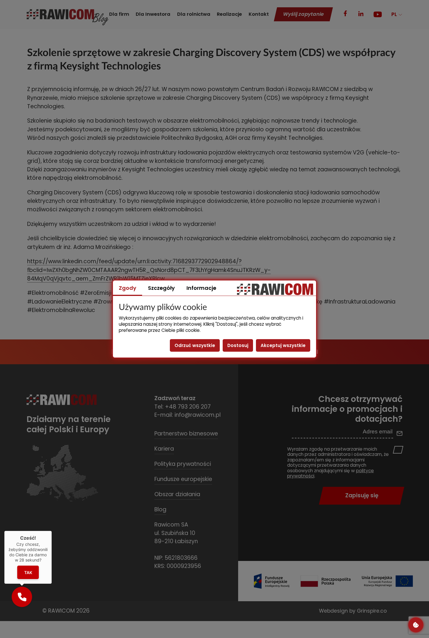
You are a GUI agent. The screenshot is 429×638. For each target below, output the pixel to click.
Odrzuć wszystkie (195, 345)
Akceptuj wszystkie (283, 345)
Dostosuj (237, 345)
